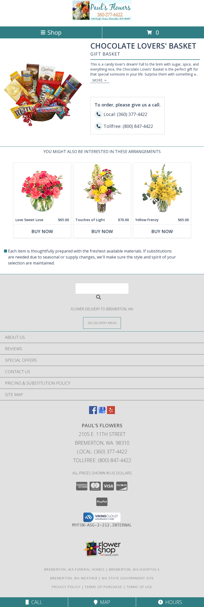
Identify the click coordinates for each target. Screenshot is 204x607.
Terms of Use (139, 587)
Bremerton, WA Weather (74, 578)
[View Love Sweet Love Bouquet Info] (42, 189)
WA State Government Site (128, 578)
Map (104, 602)
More (97, 80)
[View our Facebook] (93, 412)
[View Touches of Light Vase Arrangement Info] (102, 189)
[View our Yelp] (111, 412)
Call (35, 602)
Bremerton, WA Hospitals (134, 569)
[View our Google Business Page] (102, 412)
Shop (54, 32)
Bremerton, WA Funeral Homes (74, 569)
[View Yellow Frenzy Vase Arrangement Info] (162, 189)
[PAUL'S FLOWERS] (102, 19)
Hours (172, 602)
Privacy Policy (66, 587)
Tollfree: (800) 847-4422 (102, 460)
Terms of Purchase (103, 587)
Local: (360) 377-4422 (102, 451)
